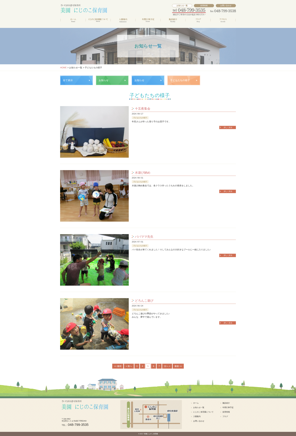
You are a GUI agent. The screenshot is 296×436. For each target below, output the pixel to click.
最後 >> (178, 366)
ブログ (225, 416)
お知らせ (104, 80)
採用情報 (204, 5)
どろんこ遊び (144, 300)
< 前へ (129, 366)
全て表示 (68, 80)
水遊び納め (142, 172)
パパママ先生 (144, 236)
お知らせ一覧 (198, 407)
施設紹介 (226, 403)
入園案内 (197, 416)
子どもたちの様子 (180, 80)
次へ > (167, 366)
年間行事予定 (228, 407)
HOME (63, 67)
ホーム (196, 403)
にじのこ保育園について (203, 412)
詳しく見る (228, 127)
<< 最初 (117, 366)
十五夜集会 (142, 108)
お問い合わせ (225, 5)
